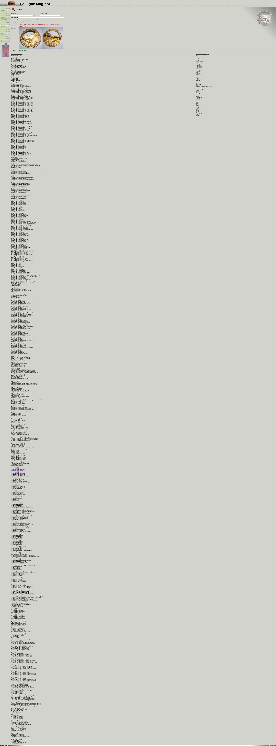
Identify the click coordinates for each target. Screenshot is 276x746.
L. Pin (197, 100)
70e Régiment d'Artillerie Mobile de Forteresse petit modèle (22, 98)
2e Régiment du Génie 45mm (16, 381)
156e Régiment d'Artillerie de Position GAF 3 (19, 127)
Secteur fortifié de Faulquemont (16, 64)
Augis (197, 72)
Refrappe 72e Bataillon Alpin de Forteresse (22, 669)
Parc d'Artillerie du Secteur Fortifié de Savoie (19, 158)
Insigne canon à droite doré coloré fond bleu (19, 508)
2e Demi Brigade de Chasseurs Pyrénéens (18, 433)
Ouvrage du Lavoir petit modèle (16, 84)
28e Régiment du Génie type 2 (16, 414)
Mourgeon (197, 96)
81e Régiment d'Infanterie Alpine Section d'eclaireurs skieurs (22, 626)
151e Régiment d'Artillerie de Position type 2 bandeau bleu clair (22, 108)
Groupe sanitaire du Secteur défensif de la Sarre (19, 449)
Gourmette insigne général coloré (17, 613)
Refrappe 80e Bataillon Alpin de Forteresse (22, 676)
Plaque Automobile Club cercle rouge (17, 735)
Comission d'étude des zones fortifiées (18, 625)
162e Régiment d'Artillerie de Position (18, 145)
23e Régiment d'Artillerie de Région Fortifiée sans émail (21, 86)
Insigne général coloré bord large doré (18, 529)
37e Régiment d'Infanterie (16, 180)
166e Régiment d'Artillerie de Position (18, 151)
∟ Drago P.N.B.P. (199, 66)
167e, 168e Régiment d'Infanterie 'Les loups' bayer (20, 256)
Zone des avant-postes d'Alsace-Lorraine (18, 584)
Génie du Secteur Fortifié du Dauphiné (18, 423)
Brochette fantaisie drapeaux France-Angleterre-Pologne (21, 604)
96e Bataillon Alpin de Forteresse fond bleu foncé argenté (25, 355)
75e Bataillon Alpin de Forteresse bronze (22, 318)
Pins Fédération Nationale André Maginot (18, 723)
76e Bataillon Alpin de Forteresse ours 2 (22, 334)
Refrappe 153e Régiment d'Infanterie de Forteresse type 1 (21, 654)
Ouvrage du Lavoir (14, 83)
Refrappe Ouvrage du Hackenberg (17, 641)
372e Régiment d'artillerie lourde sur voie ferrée (19, 427)
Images (2, 21)
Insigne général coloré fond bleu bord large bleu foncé (20, 528)
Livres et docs (3, 31)
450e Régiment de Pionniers (16, 456)
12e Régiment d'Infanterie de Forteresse (18, 162)
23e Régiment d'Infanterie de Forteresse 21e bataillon (20, 172)
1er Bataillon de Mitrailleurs (16, 283)
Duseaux (197, 85)
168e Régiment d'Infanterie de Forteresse (18, 269)
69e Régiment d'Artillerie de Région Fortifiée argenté (20, 96)
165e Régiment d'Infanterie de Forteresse (18, 245)
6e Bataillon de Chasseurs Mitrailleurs (21, 360)
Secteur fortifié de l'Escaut (16, 56)
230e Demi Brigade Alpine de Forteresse (23, 368)
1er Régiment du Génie (15, 377)
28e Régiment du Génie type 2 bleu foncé (18, 415)
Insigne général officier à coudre (17, 477)
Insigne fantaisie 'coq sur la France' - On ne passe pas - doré (21, 586)
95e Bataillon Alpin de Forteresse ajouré (22, 352)
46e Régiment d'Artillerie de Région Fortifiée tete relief (21, 89)
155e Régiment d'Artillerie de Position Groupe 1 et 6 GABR (21, 123)
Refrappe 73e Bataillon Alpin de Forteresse (22, 670)
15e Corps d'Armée (14, 298)
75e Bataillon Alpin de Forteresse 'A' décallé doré (24, 317)
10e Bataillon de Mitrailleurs (16, 364)
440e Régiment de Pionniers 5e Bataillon (18, 455)
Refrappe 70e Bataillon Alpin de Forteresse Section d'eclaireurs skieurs (29, 665)
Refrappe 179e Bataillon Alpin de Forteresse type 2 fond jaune (26, 682)
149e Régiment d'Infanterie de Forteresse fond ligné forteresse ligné (23, 226)
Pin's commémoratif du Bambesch (17, 718)
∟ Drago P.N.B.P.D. (199, 67)
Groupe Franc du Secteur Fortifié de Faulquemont (20, 442)
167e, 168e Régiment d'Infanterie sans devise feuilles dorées (22, 249)
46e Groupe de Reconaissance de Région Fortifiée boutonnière (22, 436)
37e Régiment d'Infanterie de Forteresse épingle (19, 185)
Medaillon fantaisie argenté (16, 605)
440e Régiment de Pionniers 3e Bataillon (18, 454)
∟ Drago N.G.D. (198, 63)
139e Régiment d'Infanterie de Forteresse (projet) (20, 206)
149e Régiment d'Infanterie (16, 220)
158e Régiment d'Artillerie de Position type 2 (19, 138)
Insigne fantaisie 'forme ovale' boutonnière (18, 580)
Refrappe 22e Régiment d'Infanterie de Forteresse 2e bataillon (22, 646)
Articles (2, 33)
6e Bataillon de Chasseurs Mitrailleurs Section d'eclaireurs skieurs (26, 361)
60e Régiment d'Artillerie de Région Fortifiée (19, 94)
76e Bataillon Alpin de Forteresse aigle (22, 327)
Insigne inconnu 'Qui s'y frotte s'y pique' (18, 628)
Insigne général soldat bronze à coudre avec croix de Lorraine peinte (23, 521)
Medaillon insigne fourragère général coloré (19, 554)
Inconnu (197, 111)
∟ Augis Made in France (200, 75)
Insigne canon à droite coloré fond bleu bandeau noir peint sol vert (23, 511)
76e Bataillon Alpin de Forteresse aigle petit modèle (24, 330)
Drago (197, 62)
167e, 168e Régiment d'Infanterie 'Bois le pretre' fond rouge (22, 253)
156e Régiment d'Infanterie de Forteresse (18, 238)
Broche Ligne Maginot (15, 583)
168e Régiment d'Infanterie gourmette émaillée (19, 268)
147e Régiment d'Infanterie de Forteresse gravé (19, 215)
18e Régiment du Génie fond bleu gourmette (19, 407)
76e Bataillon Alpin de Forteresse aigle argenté (23, 329)
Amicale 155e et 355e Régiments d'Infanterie (19, 708)
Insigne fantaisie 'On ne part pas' (17, 563)
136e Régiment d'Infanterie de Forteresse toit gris (20, 205)
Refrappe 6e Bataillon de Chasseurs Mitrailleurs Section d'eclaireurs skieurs (28, 696)
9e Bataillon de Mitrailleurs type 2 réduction (19, 363)
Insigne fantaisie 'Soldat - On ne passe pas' (18, 581)
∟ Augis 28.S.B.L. (199, 74)
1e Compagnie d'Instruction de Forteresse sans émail (23, 461)
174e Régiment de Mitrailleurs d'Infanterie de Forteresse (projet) (22, 282)
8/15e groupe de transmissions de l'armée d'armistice (20, 631)
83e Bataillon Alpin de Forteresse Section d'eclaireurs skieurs (28, 340)
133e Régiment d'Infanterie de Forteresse (18, 203)
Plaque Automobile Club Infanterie (17, 737)
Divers (2, 37)
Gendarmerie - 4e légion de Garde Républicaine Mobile (21, 437)
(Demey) (197, 83)
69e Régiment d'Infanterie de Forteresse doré (19, 191)
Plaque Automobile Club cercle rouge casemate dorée (20, 736)
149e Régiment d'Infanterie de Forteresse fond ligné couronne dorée (23, 224)
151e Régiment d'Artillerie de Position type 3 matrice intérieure (22, 112)
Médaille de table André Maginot (17, 725)
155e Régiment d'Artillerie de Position (18, 122)
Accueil (2, 8)
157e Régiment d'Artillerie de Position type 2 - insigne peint (21, 132)
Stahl (197, 106)
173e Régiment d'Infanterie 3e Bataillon (18, 375)
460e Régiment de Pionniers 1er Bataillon (18, 459)
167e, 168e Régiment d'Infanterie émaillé (18, 259)
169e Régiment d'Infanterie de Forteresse (18, 271)
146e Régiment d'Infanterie (16, 208)
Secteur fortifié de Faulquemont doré (17, 63)
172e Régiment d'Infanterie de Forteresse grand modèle (21, 279)
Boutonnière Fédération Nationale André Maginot (20, 722)
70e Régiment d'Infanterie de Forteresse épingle (19, 194)
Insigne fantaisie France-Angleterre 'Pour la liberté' (20, 591)
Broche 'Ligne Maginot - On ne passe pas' (18, 623)
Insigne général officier (15, 467)
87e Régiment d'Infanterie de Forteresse (18, 199)
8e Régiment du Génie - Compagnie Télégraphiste (20, 396)
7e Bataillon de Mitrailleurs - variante (18, 287)
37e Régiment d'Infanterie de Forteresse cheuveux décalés (21, 182)
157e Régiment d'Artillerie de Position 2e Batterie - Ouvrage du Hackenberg (24, 135)
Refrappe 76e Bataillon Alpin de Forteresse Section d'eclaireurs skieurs (29, 675)
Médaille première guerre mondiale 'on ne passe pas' (20, 738)
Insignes (2, 28)
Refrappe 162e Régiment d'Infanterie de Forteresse (20, 659)
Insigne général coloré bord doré (17, 530)
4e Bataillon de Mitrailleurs (16, 285)
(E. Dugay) (197, 90)
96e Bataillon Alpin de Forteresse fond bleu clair (23, 353)
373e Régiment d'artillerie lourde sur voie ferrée (19, 428)
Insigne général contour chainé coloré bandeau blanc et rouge (22, 533)
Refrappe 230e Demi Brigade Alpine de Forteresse (24, 685)
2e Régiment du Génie (15, 382)
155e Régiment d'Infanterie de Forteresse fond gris (20, 235)
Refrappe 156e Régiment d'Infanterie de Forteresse (20, 658)
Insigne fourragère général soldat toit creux (19, 506)
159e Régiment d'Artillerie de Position (18, 142)
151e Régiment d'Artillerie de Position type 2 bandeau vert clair (22, 107)
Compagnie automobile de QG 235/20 (18, 443)
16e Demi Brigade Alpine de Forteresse (22, 365)
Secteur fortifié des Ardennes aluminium (18, 630)
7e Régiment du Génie (15, 392)
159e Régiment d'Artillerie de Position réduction (19, 143)
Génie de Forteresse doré (15, 416)
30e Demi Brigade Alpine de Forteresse (22, 366)
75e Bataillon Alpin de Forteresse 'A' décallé (23, 320)
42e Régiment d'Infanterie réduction (17, 187)
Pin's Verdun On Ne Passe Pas (16, 743)
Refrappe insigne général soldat (16, 692)
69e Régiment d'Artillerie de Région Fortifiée (19, 95)
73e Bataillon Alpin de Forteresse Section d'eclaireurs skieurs (28, 311)
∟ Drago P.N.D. (198, 70)
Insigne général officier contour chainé (18, 473)
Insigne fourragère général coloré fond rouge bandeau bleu (21, 550)
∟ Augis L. (198, 73)
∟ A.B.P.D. (198, 57)
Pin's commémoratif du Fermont (17, 716)
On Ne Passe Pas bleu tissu (16, 741)
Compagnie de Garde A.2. (15, 627)
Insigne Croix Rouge (14, 636)
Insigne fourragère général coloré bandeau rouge (19, 545)
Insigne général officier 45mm (16, 468)
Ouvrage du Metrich (14, 75)
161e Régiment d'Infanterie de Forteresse (18, 241)
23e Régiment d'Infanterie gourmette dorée (19, 168)
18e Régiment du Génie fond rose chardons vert (19, 404)
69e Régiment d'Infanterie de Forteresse (18, 192)
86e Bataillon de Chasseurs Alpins (17, 464)
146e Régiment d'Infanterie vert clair (17, 209)
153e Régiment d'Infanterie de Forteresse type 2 (19, 233)
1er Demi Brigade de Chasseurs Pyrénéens (18, 432)
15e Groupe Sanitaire (15, 452)
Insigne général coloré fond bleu (17, 519)
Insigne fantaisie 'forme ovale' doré (17, 578)
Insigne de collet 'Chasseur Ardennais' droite (19, 294)
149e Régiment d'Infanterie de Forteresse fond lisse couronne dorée (23, 223)
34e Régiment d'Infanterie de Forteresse (18, 178)
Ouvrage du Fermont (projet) (16, 73)
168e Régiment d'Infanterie (16, 264)
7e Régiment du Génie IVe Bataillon (17, 394)
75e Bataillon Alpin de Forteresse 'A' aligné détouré (24, 321)
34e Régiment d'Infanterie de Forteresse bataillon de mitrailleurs (22, 179)
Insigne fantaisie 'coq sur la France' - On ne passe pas (20, 587)
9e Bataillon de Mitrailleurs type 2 (17, 362)
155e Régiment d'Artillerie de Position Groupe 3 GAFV (20, 125)
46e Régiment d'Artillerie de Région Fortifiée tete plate (21, 90)
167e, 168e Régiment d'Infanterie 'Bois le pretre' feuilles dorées (22, 250)
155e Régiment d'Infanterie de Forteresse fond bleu (20, 236)
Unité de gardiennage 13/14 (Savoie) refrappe (19, 683)
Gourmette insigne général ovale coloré (18, 619)
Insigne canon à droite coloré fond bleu (18, 512)
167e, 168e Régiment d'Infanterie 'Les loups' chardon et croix (22, 257)
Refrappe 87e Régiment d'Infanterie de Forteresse (20, 650)
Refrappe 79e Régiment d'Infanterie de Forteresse (20, 649)
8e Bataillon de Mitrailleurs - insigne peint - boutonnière (21, 290)
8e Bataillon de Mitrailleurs (16, 288)
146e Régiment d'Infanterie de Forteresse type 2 (19, 213)
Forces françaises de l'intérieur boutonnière (19, 634)
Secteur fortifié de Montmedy (16, 62)
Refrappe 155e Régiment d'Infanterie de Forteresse (20, 657)
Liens (1, 40)
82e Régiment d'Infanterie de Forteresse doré (19, 197)
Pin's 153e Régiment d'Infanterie (17, 710)
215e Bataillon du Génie (15, 419)
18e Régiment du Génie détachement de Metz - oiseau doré (21, 408)
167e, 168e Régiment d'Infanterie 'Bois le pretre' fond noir (21, 254)
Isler (196, 92)
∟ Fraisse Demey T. (199, 89)
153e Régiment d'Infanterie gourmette (18, 230)
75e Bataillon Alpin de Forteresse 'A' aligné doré (24, 316)
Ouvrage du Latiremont (15, 74)
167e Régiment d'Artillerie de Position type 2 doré (20, 154)
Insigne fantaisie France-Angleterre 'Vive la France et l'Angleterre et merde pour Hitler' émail (27, 596)
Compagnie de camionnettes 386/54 (17, 446)
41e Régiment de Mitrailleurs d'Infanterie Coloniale (20, 430)
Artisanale (197, 110)
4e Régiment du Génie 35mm (16, 387)
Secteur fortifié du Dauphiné (16, 70)
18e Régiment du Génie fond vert (17, 406)
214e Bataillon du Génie (15, 417)
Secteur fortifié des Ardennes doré (17, 60)
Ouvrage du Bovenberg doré (16, 76)
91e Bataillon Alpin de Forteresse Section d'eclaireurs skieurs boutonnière (30, 348)
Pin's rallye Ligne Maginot (15, 733)
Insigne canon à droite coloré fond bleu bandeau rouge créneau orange (23, 515)
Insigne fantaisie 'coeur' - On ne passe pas (18, 585)
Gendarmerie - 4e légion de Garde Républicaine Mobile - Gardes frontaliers (24, 438)
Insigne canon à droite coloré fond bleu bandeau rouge (20, 513)
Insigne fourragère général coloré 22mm (18, 551)
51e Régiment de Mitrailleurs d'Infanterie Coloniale (20, 431)
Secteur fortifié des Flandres (16, 55)
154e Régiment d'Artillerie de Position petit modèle (20, 114)
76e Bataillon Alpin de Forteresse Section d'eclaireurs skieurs (28, 336)
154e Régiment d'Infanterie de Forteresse (18, 234)
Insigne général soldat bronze (16, 488)
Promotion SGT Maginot (15, 701)
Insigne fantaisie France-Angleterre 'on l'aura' (19, 598)
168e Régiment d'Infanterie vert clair (17, 266)
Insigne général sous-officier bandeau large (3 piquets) (20, 482)
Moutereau (198, 99)
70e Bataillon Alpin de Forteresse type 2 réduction (24, 302)
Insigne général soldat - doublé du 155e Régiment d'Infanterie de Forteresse (24, 565)
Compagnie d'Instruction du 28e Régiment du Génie (20, 463)
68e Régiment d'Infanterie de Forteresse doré (19, 189)
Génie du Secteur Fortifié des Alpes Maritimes (19, 420)
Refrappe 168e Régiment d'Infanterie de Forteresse (20, 663)
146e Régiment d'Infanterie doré (17, 207)
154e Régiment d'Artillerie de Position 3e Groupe (20, 118)
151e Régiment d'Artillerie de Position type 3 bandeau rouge (22, 111)
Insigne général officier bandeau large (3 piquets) (20, 476)
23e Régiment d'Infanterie (16, 166)
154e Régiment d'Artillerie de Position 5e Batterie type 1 (21, 119)
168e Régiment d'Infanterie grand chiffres (18, 267)
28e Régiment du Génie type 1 (16, 412)
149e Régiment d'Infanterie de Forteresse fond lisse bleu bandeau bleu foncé (24, 222)
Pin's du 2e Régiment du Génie (16, 712)
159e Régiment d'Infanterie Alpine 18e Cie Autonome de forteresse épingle (24, 372)
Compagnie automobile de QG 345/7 (17, 445)
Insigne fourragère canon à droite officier (18, 503)
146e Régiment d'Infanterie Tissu (17, 739)
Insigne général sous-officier (16, 480)
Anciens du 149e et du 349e (16, 707)
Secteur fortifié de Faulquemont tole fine (18, 66)
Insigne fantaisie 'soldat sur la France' (18, 574)
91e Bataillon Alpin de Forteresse (21, 346)
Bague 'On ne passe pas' (15, 622)
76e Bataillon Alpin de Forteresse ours (22, 332)
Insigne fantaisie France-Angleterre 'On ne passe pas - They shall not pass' (24, 600)
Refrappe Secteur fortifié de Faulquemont (18, 640)
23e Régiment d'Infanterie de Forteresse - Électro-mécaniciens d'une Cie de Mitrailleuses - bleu (28, 174)
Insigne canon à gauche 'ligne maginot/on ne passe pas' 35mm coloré (23, 572)
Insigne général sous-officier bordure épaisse (19, 481)
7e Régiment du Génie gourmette (17, 393)
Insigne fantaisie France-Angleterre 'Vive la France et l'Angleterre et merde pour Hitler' (26, 597)
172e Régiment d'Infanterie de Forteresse (18, 277)
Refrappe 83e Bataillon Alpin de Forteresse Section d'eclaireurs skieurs (29, 677)
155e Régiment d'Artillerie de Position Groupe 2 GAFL (20, 124)
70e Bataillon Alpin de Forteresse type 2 (22, 301)
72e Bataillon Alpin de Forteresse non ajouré (23, 308)
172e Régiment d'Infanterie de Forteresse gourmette (20, 280)
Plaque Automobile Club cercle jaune (17, 734)
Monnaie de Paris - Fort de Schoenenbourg (18, 728)
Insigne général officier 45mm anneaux (18, 469)
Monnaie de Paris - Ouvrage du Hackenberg (18, 727)
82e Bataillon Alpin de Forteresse (21, 338)
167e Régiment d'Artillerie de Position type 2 (19, 155)
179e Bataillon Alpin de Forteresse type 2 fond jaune (25, 358)
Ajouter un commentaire (24, 50)
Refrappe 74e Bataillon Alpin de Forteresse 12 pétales (24, 672)
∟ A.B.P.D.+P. (198, 59)
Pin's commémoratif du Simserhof (17, 719)
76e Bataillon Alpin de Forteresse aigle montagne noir (25, 328)
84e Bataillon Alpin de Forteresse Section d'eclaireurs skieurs (28, 342)
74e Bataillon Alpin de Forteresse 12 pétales (23, 313)
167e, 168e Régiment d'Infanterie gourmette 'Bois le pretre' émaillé (23, 261)
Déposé (197, 109)
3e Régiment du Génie (15, 385)
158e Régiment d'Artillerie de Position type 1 (19, 137)
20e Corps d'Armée (14, 293)
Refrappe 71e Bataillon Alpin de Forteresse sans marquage (25, 666)
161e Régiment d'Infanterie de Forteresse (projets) (20, 242)
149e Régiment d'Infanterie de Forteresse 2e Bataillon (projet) (22, 229)
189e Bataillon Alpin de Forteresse (21, 359)
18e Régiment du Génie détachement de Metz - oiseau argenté (22, 409)
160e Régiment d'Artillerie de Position (18, 144)
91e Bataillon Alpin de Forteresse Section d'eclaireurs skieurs (28, 347)
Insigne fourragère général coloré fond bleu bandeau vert (21, 546)
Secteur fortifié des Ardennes (16, 61)
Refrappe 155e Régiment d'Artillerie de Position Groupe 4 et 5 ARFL (23, 643)
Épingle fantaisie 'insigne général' (17, 720)
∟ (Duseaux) (198, 87)
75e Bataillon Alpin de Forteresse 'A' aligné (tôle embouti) (25, 323)
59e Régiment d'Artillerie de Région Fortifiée (19, 93)
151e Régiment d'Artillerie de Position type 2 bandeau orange (22, 102)
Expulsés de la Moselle (15, 637)
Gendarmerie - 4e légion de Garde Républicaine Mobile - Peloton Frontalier (24, 439)
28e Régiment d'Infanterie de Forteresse (18, 175)
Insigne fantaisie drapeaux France (17, 602)
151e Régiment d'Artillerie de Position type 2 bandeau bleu (21, 104)
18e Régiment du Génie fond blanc (17, 401)
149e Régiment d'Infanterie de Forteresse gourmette (20, 227)
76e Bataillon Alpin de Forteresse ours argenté (23, 333)
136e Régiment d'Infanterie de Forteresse (18, 204)
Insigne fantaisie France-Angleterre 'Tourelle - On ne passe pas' (22, 595)
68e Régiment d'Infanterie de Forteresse (18, 188)
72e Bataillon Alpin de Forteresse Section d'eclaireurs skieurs (28, 309)
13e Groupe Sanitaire (15, 450)
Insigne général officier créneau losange (18, 472)
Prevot (197, 102)
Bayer (197, 76)
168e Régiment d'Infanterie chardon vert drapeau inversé (21, 263)
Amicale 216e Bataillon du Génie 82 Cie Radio (19, 709)
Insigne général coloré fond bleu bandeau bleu (19, 518)
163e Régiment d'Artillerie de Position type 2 (19, 147)
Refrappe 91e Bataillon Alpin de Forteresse (22, 678)
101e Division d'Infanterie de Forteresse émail (19, 57)
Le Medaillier (198, 114)
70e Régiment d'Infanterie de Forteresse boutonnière (20, 195)
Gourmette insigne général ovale (17, 612)
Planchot (197, 101)
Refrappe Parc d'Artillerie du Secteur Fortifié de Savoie (20, 645)
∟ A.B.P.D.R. (198, 60)
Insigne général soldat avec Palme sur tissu (18, 522)
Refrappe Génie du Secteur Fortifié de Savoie (19, 688)
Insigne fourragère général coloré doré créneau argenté (21, 560)
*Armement (3, 17)
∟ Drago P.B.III (198, 69)
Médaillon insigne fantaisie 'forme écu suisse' (19, 577)
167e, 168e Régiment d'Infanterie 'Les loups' (19, 255)
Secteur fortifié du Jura (15, 69)
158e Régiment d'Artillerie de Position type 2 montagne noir (21, 139)
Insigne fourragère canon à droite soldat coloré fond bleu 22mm (22, 507)
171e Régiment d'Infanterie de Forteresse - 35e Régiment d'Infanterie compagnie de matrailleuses (28, 275)
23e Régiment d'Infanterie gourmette (18, 169)
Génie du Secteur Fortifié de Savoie (17, 418)
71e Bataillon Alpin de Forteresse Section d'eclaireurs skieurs (28, 306)
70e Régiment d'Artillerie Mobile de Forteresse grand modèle (22, 97)
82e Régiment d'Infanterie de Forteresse (18, 198)
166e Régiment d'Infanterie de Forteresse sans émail (20, 247)
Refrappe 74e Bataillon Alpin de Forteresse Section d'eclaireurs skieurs (29, 673)
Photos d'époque (3, 26)
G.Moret (197, 95)
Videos (2, 24)
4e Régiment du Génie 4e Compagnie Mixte (19, 391)
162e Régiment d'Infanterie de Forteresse (18, 243)
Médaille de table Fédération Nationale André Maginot (21, 724)
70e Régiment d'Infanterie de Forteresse (18, 193)
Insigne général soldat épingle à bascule (18, 494)
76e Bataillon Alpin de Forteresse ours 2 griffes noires (24, 335)
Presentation (3, 10)
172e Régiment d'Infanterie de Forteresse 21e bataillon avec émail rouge (24, 281)
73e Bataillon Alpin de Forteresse (21, 310)
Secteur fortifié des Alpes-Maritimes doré (18, 71)
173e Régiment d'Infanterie (16, 373)
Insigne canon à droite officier (16, 566)
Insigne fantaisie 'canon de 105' (16, 575)
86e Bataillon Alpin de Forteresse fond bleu (23, 344)
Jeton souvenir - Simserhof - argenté (17, 731)
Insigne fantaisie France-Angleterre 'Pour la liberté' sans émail (22, 593)
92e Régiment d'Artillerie (15, 159)
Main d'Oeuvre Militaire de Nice (17, 425)
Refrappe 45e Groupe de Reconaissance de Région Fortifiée (21, 690)
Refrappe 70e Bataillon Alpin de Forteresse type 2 (23, 664)
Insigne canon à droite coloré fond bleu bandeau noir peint (21, 510)
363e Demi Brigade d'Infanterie (16, 376)
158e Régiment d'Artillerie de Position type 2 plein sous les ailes (22, 140)
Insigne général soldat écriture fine (17, 492)
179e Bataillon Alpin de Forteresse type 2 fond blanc (25, 357)
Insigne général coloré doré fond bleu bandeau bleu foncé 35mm (22, 524)
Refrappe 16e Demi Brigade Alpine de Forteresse (24, 684)
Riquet (197, 103)
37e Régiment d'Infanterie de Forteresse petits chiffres (21, 181)
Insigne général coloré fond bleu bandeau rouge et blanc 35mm (22, 526)
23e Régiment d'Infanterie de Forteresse (18, 171)
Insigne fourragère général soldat (17, 502)
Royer (197, 104)
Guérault (197, 91)
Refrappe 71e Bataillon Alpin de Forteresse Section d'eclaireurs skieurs (29, 668)
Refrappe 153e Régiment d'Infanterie (17, 653)
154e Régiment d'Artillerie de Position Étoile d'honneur (21, 121)
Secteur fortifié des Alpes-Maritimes (17, 72)
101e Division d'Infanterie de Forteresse (18, 58)
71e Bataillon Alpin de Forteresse (21, 304)
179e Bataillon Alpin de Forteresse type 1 (23, 356)
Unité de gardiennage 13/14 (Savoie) (17, 635)
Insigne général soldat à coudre (16, 483)
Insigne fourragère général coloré (17, 534)
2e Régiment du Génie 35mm (16, 380)
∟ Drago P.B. (198, 64)
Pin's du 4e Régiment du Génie (16, 713)
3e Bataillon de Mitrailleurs (16, 284)
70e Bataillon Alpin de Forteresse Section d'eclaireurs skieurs (28, 303)
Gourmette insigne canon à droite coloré (18, 618)
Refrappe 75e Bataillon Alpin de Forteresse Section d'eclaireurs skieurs (29, 674)
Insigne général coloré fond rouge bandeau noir (19, 516)
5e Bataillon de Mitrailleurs (16, 286)
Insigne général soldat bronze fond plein (18, 497)
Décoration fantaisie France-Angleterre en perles (19, 603)
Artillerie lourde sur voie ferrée (16, 426)
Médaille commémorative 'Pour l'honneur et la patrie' (20, 697)
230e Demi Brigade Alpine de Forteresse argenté (25, 369)
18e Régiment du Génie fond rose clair (18, 403)
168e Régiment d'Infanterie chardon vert (18, 262)
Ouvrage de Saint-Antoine (15, 82)
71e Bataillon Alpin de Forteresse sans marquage (24, 305)
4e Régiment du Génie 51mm (16, 388)
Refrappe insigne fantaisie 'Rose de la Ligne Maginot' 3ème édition (23, 695)
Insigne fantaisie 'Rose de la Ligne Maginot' (19, 564)
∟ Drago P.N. (198, 71)
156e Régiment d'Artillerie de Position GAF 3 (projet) (20, 128)
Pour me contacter (23, 26)
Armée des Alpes (14, 296)
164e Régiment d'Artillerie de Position (18, 148)
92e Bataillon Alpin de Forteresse (21, 349)
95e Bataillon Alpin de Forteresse (21, 351)
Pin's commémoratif (14, 714)
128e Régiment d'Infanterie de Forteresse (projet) (20, 201)
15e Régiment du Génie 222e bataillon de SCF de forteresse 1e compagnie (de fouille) (26, 399)
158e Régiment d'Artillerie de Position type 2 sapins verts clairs (22, 141)
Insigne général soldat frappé (16, 498)
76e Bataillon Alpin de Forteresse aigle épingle (23, 331)
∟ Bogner (197, 78)
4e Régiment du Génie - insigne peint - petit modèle (20, 390)
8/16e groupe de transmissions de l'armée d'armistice (20, 632)
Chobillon (197, 81)
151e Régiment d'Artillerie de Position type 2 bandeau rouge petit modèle (24, 106)
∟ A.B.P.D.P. (198, 58)
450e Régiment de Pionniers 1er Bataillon (18, 457)
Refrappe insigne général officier (17, 691)
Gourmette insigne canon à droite (17, 615)
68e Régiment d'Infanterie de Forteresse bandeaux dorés (21, 190)
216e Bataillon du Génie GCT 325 (17, 422)
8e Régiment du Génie (15, 395)
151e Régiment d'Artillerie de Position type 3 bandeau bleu (21, 109)
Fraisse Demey (198, 88)
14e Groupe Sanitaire (15, 451)
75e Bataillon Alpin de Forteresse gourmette (23, 324)
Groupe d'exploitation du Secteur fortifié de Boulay (20, 448)
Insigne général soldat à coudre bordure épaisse (19, 496)
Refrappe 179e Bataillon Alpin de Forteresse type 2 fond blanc (26, 681)
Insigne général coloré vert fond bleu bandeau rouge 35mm (21, 527)
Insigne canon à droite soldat (16, 567)
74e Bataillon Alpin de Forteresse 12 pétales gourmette (25, 314)
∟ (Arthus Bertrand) (199, 61)
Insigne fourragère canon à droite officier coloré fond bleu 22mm (22, 555)
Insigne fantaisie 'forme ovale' (16, 579)
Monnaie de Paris (199, 113)
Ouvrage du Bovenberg (15, 77)
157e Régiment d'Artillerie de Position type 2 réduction (21, 133)
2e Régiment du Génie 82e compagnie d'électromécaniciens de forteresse (24, 383)
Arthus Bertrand (198, 56)
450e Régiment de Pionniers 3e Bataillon (18, 458)
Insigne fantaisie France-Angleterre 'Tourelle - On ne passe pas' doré (23, 594)
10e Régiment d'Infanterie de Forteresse (18, 161)
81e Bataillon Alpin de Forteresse (21, 337)
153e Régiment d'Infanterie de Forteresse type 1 (19, 232)
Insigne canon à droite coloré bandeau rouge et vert (20, 514)
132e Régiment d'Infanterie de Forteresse (18, 202)
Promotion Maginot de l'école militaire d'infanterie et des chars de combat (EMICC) (26, 703)
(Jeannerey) (198, 93)
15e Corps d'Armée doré (15, 297)
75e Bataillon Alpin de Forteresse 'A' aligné (23, 319)
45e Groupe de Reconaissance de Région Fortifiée (20, 435)
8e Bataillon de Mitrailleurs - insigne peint (18, 289)
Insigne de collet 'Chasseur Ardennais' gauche (19, 295)
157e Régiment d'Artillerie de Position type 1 (19, 129)
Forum (2, 35)
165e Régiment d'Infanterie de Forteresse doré (19, 244)
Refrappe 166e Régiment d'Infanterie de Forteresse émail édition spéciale (24, 662)
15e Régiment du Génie (15, 398)
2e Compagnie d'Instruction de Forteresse (22, 462)
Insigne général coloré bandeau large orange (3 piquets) (21, 531)
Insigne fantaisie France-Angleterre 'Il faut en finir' (20, 589)
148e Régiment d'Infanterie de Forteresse (18, 216)
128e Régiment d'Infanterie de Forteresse (18, 200)
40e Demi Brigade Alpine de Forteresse (22, 367)
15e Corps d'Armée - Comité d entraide (18, 299)
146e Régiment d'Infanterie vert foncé (18, 210)
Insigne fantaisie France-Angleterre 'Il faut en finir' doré (21, 588)
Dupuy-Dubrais (198, 84)
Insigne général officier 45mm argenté (18, 475)
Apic (196, 112)
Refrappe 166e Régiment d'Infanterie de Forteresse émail (21, 661)
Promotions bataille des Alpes (16, 702)
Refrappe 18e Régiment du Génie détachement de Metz (21, 686)
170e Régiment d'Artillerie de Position (18, 156)
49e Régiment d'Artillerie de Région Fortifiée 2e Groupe (21, 92)
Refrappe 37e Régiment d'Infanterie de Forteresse (20, 647)
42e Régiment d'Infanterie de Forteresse (18, 186)
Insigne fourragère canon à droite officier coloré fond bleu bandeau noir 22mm (25, 556)
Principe (2, 12)
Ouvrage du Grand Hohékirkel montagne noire (19, 81)
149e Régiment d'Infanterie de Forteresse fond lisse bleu (21, 221)
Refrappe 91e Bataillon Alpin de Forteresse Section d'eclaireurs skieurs (29, 679)
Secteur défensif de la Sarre (16, 68)
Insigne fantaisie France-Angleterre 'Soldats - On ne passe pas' (22, 599)
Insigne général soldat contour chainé (17, 489)
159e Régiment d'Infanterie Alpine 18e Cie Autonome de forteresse (23, 371)
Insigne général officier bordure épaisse (18, 474)
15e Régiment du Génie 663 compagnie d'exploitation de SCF (22, 400)
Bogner (197, 77)
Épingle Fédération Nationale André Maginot (19, 721)
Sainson (197, 105)
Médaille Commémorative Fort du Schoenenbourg (20, 700)
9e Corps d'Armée (14, 292)
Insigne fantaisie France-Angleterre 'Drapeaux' (19, 601)
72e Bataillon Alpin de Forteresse (21, 307)
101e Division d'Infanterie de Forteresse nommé (19, 59)
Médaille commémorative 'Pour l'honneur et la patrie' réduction (22, 698)
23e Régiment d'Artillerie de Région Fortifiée (19, 85)
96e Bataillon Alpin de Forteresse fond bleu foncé (24, 354)
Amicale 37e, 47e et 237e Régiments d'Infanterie (20, 705)
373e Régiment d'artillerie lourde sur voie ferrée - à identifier (22, 429)
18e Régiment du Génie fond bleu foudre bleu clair (20, 405)
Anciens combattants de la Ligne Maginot (18, 732)
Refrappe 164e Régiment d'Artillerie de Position (19, 644)
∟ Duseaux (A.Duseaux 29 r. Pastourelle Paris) (204, 86)
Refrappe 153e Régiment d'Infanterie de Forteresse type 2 (21, 655)
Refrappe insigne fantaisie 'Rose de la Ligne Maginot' (20, 694)
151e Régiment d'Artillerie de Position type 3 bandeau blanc (21, 110)
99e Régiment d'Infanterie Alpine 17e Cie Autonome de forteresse (23, 370)
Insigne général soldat (15, 485)
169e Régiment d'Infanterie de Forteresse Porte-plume (21, 272)
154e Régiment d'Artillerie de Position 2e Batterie (20, 117)
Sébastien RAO (5, 745)
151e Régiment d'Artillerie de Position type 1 (19, 100)
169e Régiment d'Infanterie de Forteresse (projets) (20, 273)
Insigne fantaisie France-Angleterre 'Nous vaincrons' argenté (22, 590)
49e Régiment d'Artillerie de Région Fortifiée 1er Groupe (21, 91)
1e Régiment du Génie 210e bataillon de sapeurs (19, 378)
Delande (197, 82)
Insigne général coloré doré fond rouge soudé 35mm (20, 523)
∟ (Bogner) (198, 80)
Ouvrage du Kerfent (14, 78)
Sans (20, 23)
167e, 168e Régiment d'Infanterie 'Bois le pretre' (20, 252)
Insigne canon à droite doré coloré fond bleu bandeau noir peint (22, 509)
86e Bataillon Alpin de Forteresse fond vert (23, 345)
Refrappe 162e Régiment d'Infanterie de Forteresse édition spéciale (23, 660)
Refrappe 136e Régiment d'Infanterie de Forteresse (20, 652)
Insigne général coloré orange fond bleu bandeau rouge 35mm (22, 532)
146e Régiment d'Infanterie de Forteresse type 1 (19, 212)
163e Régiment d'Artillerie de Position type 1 (19, 146)
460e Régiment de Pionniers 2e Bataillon (18, 460)
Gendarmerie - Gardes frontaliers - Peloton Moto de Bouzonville (22, 441)
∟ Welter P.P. (198, 108)
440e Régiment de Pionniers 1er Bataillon (18, 453)
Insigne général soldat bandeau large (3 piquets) (19, 490)
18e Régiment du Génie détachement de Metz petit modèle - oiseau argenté (24, 411)
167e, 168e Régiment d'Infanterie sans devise (19, 248)
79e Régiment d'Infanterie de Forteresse (18, 196)
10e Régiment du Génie (15, 397)
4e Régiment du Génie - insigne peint (17, 389)
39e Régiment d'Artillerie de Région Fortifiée (19, 87)
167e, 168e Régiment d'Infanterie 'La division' (19, 258)
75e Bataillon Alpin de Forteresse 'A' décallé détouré (24, 322)
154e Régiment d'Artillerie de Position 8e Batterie (20, 120)
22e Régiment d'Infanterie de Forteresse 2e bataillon (20, 163)
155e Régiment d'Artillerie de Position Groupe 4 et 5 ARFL (21, 126)
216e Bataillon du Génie (15, 421)
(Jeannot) (197, 94)
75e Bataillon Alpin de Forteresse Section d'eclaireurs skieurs (28, 325)
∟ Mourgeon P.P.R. (199, 97)
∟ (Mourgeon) (198, 98)
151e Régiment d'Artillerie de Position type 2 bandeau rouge (22, 105)
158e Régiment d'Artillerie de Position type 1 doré (20, 136)
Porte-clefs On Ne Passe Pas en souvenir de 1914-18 (20, 639)
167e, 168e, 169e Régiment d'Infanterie (18, 270)
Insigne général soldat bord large (17, 484)
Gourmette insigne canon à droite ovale (18, 616)
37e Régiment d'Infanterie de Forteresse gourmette (20, 183)
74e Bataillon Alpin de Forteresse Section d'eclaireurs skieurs (28, 315)
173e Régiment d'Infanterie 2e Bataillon (18, 374)
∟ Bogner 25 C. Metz (199, 79)
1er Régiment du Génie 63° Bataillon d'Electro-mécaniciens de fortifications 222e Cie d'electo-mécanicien (30, 379)
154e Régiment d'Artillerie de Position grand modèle (20, 113)
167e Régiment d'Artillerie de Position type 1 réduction (21, 153)
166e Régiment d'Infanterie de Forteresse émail (19, 246)
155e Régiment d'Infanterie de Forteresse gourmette (20, 237)
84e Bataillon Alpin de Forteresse (21, 341)
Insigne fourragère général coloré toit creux (19, 561)
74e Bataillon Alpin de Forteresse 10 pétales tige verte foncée (26, 312)
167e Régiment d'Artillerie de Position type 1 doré (20, 152)
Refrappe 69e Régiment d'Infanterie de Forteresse (20, 648)
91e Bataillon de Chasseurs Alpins (17, 465)
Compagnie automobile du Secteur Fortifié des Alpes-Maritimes (22, 447)
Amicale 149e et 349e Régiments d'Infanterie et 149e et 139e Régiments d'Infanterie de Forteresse (28, 706)
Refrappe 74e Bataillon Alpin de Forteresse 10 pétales (24, 671)
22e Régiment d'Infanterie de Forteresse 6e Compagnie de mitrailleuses (24, 164)
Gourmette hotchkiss (15, 620)
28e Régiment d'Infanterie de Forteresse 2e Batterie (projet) (22, 177)
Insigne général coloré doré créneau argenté (19, 562)
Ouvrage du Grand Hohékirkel (16, 80)
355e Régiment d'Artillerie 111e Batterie (18, 160)
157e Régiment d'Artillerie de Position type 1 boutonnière (21, 131)
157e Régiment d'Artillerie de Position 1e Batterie (20, 134)
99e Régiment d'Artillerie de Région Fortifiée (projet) (20, 99)
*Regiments (3, 15)
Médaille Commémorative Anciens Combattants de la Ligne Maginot (23, 699)
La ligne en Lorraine (4, 19)
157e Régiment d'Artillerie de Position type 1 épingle (20, 130)
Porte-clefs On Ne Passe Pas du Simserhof (18, 742)
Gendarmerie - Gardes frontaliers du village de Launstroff (21, 440)
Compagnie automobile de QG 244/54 (18, 444)
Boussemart (198, 115)
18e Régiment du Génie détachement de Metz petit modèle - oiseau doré (24, 410)
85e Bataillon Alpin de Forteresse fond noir (23, 343)
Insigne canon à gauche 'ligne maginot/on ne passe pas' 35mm (22, 571)
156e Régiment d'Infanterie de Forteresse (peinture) (20, 239)
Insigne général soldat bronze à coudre (18, 487)
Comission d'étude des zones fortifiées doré (19, 624)
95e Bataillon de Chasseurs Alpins (17, 466)
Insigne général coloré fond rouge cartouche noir (19, 517)
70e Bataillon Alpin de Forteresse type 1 (22, 300)
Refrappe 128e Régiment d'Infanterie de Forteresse (20, 651)
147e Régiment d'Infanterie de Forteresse (18, 214)
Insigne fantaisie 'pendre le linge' (17, 606)
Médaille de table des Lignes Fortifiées (18, 726)
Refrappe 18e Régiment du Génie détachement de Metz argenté (22, 687)
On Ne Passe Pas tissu (15, 740)
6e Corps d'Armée (14, 291)
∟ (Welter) (198, 107)
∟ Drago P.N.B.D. (199, 68)
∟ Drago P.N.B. (198, 65)
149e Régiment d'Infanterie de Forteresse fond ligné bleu (21, 225)
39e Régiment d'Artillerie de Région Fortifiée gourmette (21, 88)
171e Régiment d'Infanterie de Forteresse (18, 274)
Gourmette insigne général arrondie (17, 610)
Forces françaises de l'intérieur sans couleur (19, 633)
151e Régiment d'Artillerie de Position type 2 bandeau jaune (21, 101)
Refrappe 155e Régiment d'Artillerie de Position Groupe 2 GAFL (22, 642)
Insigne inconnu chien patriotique (17, 629)
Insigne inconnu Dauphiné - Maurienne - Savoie (19, 638)
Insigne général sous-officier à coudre (17, 478)
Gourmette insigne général (16, 608)
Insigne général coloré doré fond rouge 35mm (19, 525)
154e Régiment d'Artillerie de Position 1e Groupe (20, 116)
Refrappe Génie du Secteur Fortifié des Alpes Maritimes (21, 689)
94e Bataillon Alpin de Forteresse (21, 350)
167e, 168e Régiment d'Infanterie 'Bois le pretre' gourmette (21, 260)
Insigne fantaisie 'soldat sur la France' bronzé (19, 573)
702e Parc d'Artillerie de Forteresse (17, 157)
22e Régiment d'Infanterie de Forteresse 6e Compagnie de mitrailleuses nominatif (25, 165)
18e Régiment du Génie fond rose (17, 402)
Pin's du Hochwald (14, 711)
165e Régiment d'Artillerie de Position (18, 149)
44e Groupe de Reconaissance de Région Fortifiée (20, 434)
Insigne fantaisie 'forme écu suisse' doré (18, 576)
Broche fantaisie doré (15, 582)
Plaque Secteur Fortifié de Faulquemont (18, 67)
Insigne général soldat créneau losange (18, 486)
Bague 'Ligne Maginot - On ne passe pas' (18, 621)
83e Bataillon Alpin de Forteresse (21, 339)
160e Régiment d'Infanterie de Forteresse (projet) (20, 240)
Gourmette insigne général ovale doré (18, 611)
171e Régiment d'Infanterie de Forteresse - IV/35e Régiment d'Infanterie (24, 276)
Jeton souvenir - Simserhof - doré (17, 730)
